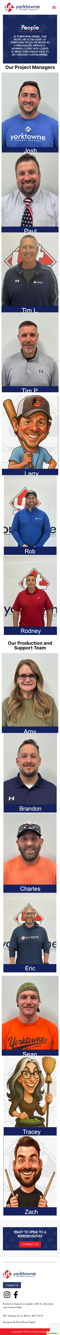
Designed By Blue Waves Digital (19, 1322)
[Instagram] (7, 1294)
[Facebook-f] (15, 1294)
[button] (54, 7)
